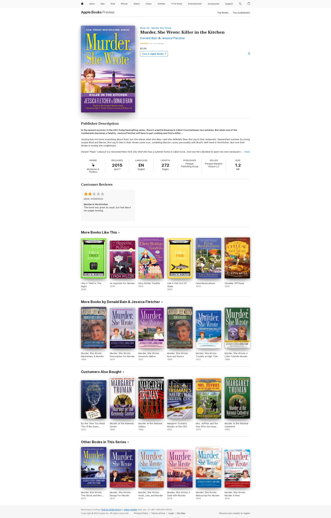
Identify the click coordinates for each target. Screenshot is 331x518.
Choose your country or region (234, 513)
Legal (171, 513)
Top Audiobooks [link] (241, 12)
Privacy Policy (141, 513)
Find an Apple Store (111, 510)
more (247, 151)
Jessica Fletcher (173, 38)
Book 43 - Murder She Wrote (155, 28)
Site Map (181, 513)
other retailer (130, 510)
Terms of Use (158, 513)
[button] (240, 4)
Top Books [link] (223, 12)
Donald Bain (149, 38)
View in (153, 54)
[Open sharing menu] (249, 53)
